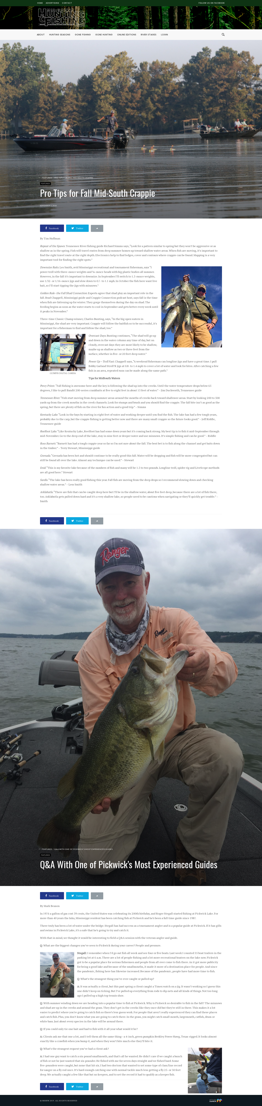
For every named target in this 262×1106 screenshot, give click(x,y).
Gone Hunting (104, 34)
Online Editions (126, 34)
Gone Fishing (83, 34)
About (41, 34)
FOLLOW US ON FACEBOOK (212, 3)
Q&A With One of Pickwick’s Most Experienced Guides (83, 849)
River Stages (148, 34)
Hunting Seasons (59, 34)
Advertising (52, 3)
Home (40, 3)
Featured (47, 178)
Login (164, 34)
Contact (67, 3)
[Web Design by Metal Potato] (216, 1100)
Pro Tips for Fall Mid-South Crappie (73, 178)
